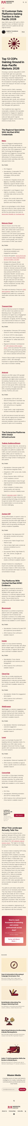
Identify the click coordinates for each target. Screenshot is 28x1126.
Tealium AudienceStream (11, 443)
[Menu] (26, 2)
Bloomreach (6, 608)
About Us (4, 1111)
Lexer (4, 737)
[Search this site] (23, 2)
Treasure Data (7, 306)
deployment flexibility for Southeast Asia (13, 214)
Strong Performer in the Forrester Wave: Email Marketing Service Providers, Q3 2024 (15, 257)
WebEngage (6, 706)
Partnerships (12, 1111)
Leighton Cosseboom (12, 31)
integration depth (12, 495)
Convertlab (6, 773)
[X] (14, 1100)
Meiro (4, 141)
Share (23, 31)
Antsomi (5, 372)
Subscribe (20, 1111)
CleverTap (5, 674)
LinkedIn (14, 1114)
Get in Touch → (19, 815)
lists (3, 8)
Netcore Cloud (7, 223)
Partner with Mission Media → (14, 940)
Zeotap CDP (6, 514)
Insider (4, 641)
